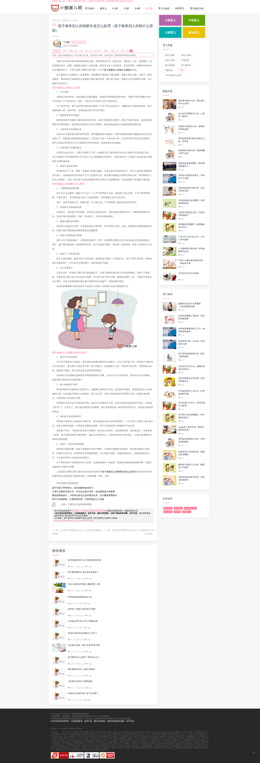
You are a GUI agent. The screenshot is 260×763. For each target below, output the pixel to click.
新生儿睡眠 (58, 738)
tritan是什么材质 (173, 75)
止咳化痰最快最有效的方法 (141, 748)
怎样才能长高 (124, 742)
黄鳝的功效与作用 (77, 750)
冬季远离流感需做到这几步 (80, 597)
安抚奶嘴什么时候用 (161, 746)
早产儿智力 (147, 734)
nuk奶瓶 (95, 746)
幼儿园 (149, 8)
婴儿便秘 (103, 740)
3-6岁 (137, 8)
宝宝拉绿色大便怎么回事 (142, 738)
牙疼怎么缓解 (187, 732)
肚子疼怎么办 (169, 748)
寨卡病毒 (113, 736)
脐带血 (192, 734)
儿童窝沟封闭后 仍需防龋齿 (80, 681)
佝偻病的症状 (189, 740)
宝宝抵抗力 (167, 740)
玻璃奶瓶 (145, 744)
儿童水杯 (75, 748)
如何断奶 (163, 736)
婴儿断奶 (62, 740)
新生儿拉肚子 (139, 732)
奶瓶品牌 (180, 744)
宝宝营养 (185, 60)
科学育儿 (179, 8)
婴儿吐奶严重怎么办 (193, 738)
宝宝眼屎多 (201, 734)
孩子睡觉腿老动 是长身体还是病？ (83, 572)
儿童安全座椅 (66, 732)
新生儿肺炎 (84, 738)
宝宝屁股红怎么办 (57, 744)
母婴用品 (169, 70)
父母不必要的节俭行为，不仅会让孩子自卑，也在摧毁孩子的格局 (83, 491)
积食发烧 (69, 744)
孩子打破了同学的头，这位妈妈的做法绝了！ (73, 488)
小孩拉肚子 (55, 742)
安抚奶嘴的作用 (176, 746)
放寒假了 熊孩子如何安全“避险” (82, 609)
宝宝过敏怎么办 (158, 738)
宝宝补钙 (70, 740)
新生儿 (103, 8)
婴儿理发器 (144, 736)
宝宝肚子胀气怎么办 (127, 740)
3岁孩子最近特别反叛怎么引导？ (82, 633)
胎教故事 (85, 734)
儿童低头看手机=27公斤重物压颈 (83, 621)
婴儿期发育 (186, 65)
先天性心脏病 (95, 738)
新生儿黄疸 (127, 734)
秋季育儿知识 (101, 732)
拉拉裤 (127, 748)
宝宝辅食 (171, 736)
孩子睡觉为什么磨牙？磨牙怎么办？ (84, 657)
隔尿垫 (120, 748)
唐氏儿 (94, 736)
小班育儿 (170, 20)
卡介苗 (87, 736)
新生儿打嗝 (165, 732)
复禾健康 (75, 511)
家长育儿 (194, 32)
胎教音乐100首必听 (61, 734)
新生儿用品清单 (69, 736)
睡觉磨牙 (91, 742)
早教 (181, 70)
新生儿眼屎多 (176, 732)
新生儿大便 (184, 734)
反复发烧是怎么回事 (61, 750)
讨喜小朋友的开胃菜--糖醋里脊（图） (85, 584)
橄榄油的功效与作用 (92, 750)
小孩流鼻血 (65, 742)
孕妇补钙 (87, 740)
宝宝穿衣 (80, 736)
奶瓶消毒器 (171, 744)
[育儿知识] (66, 8)
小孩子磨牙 (100, 742)
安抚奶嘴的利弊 (146, 746)
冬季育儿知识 (112, 732)
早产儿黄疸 (107, 734)
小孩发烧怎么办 (155, 740)
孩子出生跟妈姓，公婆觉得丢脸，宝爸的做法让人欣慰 (78, 499)
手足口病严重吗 (111, 742)
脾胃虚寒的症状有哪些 (184, 748)
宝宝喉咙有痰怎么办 (78, 742)
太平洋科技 (63, 729)
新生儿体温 (137, 734)
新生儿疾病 (170, 60)
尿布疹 (104, 744)
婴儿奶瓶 (161, 744)
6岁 (120, 732)
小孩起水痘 (143, 742)
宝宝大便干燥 (107, 738)
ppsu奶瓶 (196, 744)
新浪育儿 (186, 512)
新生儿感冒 (134, 736)
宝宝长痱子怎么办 (80, 744)
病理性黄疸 (117, 734)
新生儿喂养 (170, 55)
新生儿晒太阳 (174, 734)
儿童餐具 (127, 744)
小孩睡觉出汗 (191, 736)
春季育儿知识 (78, 732)
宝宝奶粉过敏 (171, 738)
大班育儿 (170, 32)
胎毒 (129, 738)
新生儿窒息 (58, 736)
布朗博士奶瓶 (104, 746)
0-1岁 (115, 8)
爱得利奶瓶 (86, 746)
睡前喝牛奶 (180, 736)
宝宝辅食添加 (200, 746)
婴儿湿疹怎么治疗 (155, 742)
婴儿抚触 (95, 740)
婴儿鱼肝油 (136, 744)
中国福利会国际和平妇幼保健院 (94, 511)
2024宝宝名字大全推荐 (188, 273)
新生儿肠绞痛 (103, 736)
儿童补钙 (79, 740)
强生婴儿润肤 (184, 742)
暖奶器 (126, 746)
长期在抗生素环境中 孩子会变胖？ (83, 693)
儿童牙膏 (105, 748)
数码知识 (72, 729)
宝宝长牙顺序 (113, 740)
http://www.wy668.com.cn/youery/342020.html (73, 520)
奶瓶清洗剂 (135, 746)
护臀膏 (97, 748)
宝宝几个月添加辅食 (63, 748)
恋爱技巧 (105, 750)
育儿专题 (168, 45)
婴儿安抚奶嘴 (188, 746)
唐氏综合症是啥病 (119, 738)
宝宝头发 (204, 742)
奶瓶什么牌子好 (117, 746)
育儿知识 (89, 8)
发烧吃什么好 (177, 740)
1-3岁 (126, 8)
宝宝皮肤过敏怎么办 (170, 742)
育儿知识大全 (197, 8)
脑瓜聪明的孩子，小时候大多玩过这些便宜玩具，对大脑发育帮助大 (84, 495)
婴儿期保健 (170, 65)
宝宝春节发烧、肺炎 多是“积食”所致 (84, 645)
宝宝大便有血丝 (142, 740)
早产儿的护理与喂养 (159, 734)
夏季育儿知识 (89, 732)
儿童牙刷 (113, 748)
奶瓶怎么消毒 (75, 746)
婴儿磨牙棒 (154, 736)
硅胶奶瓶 (188, 744)
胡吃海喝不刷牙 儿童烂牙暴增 (81, 669)
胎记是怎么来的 (95, 734)
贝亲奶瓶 (153, 744)
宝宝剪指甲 (195, 742)
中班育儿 (194, 20)
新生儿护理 (186, 55)
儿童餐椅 (83, 748)
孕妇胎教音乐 (75, 734)
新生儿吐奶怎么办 (152, 732)
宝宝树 (177, 512)
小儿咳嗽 (133, 742)
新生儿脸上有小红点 (71, 738)
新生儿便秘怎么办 (115, 744)
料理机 (91, 748)
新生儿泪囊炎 (123, 736)
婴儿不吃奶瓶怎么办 (61, 746)
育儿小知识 (164, 8)
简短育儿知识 (128, 732)
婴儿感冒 (180, 738)
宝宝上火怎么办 (95, 744)
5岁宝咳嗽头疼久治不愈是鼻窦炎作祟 (84, 560)
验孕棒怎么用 (158, 748)
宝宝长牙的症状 (201, 740)
